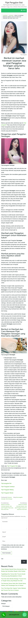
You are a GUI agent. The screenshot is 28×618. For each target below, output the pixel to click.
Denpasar (9, 497)
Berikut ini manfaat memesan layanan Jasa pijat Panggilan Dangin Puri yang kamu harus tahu (21, 506)
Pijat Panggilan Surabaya (8, 486)
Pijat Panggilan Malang (7, 489)
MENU (24, 10)
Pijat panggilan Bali (6, 483)
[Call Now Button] (4, 615)
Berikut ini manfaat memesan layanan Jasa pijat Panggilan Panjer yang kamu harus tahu (7, 506)
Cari (2, 558)
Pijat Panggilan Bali (14, 2)
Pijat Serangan (9, 499)
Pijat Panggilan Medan (7, 493)
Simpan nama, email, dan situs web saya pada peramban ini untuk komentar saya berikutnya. (12, 547)
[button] (24, 614)
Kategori (3, 603)
